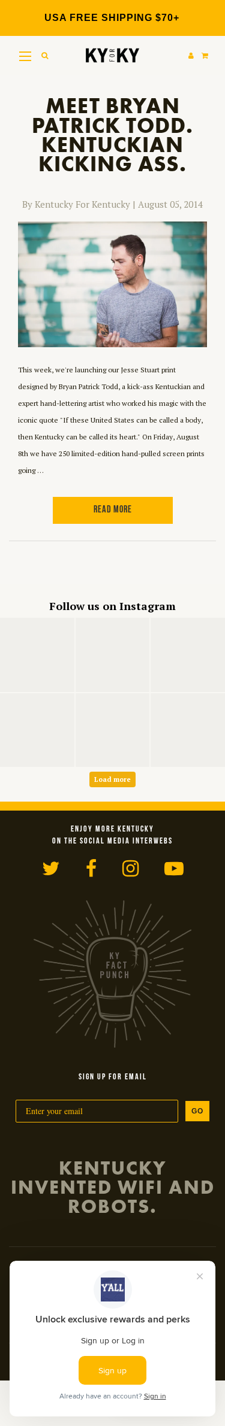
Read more (113, 510)
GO (197, 1111)
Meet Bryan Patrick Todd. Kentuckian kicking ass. (112, 135)
